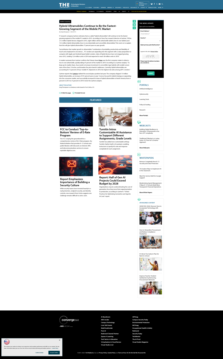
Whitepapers (146, 157)
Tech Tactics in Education (109, 339)
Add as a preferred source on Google (143, 4)
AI (119, 11)
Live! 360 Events (106, 325)
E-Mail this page (66, 93)
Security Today (137, 334)
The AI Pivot (136, 339)
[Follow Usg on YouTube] (159, 4)
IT (128, 11)
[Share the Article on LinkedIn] (134, 25)
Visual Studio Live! (107, 345)
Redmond (135, 331)
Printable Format (80, 93)
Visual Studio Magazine (140, 342)
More (160, 7)
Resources (134, 7)
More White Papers (145, 192)
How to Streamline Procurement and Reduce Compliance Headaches (150, 232)
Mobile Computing (65, 21)
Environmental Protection (141, 322)
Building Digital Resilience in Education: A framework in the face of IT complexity (149, 131)
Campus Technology (108, 322)
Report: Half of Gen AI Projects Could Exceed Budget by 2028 (112, 180)
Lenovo (75, 74)
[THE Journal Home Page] (72, 5)
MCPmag (135, 325)
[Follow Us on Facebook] (154, 4)
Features (96, 7)
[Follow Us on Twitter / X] (157, 4)
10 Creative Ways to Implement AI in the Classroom (150, 170)
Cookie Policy (112, 353)
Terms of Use (122, 353)
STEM (115, 11)
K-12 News (89, 7)
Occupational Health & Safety (142, 328)
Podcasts (126, 7)
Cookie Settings (39, 352)
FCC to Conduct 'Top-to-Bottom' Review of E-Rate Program (75, 132)
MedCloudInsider (107, 328)
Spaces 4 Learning (107, 336)
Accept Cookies (54, 352)
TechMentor (136, 336)
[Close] (59, 340)
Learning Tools (144, 99)
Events (143, 7)
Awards (109, 7)
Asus (100, 60)
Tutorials (92, 11)
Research (118, 7)
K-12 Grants (100, 11)
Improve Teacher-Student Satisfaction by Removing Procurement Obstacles (147, 278)
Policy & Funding (144, 105)
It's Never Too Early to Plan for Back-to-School (149, 255)
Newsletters (152, 7)
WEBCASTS (145, 125)
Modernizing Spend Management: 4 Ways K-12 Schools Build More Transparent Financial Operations (150, 185)
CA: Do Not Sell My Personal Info (136, 353)
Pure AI (103, 331)
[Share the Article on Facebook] (134, 21)
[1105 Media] (69, 335)
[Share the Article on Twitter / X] (134, 28)
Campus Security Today (140, 320)
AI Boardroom (105, 317)
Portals (144, 84)
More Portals (143, 115)
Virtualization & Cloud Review (111, 342)
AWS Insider (105, 320)
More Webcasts (144, 148)
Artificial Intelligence (146, 89)
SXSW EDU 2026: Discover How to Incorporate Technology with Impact (150, 208)
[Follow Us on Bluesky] (152, 4)
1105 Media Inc (89, 353)
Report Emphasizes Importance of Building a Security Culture (75, 182)
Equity (124, 11)
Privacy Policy (154, 51)
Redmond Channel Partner (110, 334)
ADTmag (135, 317)
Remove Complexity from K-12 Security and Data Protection (149, 162)
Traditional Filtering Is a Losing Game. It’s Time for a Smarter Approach (149, 140)
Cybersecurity (143, 94)
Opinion (103, 7)
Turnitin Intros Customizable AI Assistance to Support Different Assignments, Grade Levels (115, 133)
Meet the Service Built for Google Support (150, 177)
